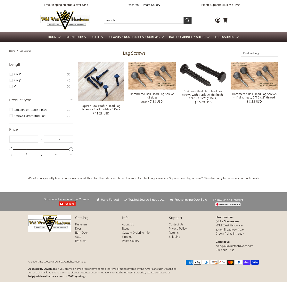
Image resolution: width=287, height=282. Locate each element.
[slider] (11, 149)
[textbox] (23, 139)
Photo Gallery (151, 4)
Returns (174, 232)
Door (78, 228)
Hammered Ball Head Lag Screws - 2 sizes (152, 95)
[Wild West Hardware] (65, 20)
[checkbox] (42, 74)
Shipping (174, 236)
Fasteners (81, 224)
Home (12, 51)
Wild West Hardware (49, 261)
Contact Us (176, 224)
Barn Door (81, 232)
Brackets (80, 240)
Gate (78, 236)
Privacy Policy (178, 228)
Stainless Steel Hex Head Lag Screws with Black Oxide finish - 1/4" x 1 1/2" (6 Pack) (203, 94)
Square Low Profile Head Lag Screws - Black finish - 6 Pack (101, 107)
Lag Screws (25, 51)
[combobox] (144, 20)
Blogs (125, 228)
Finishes (127, 236)
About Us (128, 224)
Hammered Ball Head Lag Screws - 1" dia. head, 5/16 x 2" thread (254, 95)
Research (133, 4)
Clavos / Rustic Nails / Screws (134, 37)
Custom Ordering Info (136, 232)
